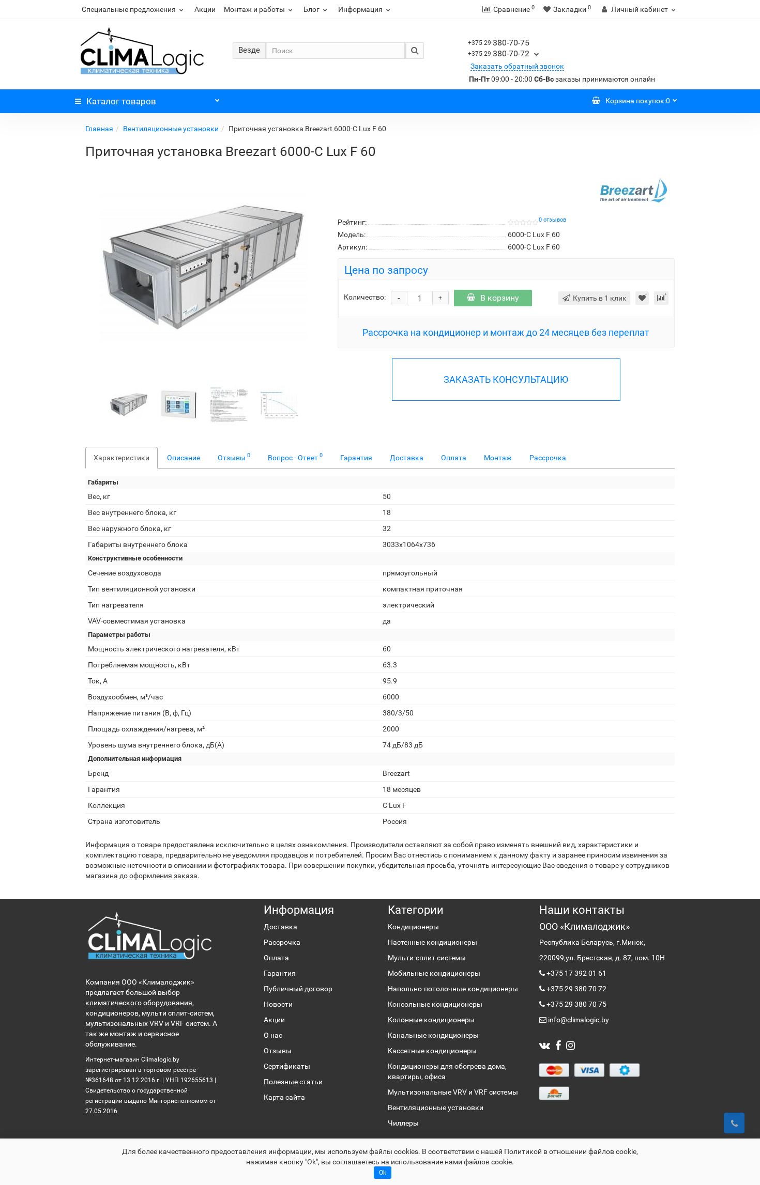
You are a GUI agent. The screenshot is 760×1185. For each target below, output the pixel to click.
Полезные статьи (293, 1082)
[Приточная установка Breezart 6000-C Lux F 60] (203, 267)
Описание (183, 458)
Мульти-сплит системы (427, 958)
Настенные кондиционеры (432, 942)
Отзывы (234, 456)
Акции (205, 9)
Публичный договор (298, 989)
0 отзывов (552, 219)
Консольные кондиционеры (435, 1004)
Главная (99, 128)
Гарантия (356, 458)
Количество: (365, 297)
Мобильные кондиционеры (434, 973)
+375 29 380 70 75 (575, 1004)
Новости (278, 1004)
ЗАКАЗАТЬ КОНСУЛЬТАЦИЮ (506, 379)
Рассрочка (547, 458)
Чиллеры (403, 1123)
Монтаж (498, 458)
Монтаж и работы (254, 9)
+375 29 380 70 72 (575, 989)
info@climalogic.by (577, 1020)
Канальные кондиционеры (433, 1035)
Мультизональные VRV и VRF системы (453, 1092)
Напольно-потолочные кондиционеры (453, 989)
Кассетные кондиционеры (432, 1051)
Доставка (406, 458)
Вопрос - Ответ (295, 456)
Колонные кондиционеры (431, 1020)
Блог (311, 9)
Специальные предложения (129, 9)
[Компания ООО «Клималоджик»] (150, 935)
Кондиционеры (413, 927)
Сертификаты (287, 1066)
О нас (273, 1035)
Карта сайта (284, 1097)
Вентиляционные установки (171, 128)
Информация (360, 9)
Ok (382, 1172)
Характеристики (121, 458)
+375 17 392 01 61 (575, 973)
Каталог (121, 101)
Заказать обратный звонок (517, 66)
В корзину (499, 298)
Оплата (453, 458)
